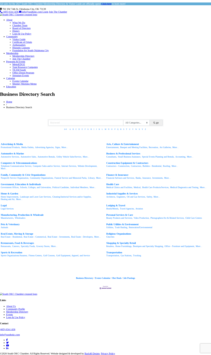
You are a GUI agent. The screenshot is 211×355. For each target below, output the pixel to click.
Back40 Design (92, 353)
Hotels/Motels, (112, 209)
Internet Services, (69, 166)
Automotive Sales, (29, 157)
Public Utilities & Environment (122, 224)
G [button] (88, 129)
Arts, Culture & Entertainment (122, 144)
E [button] (82, 129)
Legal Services (7, 209)
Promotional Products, (10, 147)
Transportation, (113, 255)
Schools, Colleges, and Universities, (35, 187)
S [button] (123, 129)
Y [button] (142, 129)
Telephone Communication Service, (16, 166)
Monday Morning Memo (24, 84)
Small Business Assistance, (129, 157)
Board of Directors (21, 28)
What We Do (18, 22)
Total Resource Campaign (25, 67)
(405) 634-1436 (10, 12)
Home (9, 101)
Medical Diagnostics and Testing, (184, 187)
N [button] (108, 129)
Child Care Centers (193, 218)
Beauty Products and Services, (119, 218)
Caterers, (16, 246)
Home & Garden (9, 193)
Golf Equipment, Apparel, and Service (73, 255)
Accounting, (180, 157)
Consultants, (111, 157)
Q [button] (117, 129)
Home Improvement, (10, 197)
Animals (4, 227)
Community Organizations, (42, 178)
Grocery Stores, (43, 246)
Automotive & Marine (12, 153)
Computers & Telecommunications (19, 163)
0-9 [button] (65, 129)
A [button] (70, 129)
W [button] (136, 129)
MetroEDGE (18, 64)
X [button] (139, 129)
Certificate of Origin (22, 42)
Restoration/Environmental (140, 227)
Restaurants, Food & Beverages (17, 243)
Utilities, (110, 227)
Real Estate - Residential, (12, 237)
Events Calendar (20, 81)
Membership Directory (23, 56)
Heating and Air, (8, 199)
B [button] (73, 129)
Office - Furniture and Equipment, (180, 246)
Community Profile (15, 309)
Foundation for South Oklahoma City (30, 50)
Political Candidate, (61, 187)
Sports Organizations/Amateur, (14, 255)
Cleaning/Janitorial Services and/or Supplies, (71, 197)
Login (45, 12)
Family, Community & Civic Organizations (23, 175)
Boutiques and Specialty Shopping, (148, 246)
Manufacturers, (7, 218)
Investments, (157, 178)
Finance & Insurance (117, 175)
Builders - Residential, (152, 166)
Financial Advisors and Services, (120, 178)
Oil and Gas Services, (136, 197)
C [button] (76, 129)
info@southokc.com (31, 12)
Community (12, 36)
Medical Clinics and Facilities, (119, 187)
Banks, (138, 178)
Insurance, (146, 178)
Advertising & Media (12, 144)
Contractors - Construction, (118, 166)
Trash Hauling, (121, 227)
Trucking (137, 255)
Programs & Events (15, 61)
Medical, (137, 187)
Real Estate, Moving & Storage (17, 233)
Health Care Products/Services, (155, 187)
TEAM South (19, 70)
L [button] (102, 129)
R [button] (120, 129)
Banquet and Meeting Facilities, (134, 147)
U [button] (129, 129)
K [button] (99, 129)
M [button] (105, 129)
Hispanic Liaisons (21, 47)
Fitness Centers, (35, 255)
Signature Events (20, 75)
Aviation (139, 209)
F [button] (85, 129)
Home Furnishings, (123, 246)
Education (11, 86)
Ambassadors (18, 45)
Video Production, (142, 218)
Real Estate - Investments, (59, 237)
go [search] (157, 122)
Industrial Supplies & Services (122, 193)
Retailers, (110, 246)
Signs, (58, 147)
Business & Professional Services (123, 153)
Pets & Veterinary (10, 224)
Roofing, (167, 166)
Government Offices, (10, 187)
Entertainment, (112, 147)
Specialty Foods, (28, 246)
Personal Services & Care (119, 215)
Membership (12, 53)
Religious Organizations (118, 233)
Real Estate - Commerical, (35, 237)
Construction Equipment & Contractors (127, 163)
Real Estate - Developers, (82, 237)
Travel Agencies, (127, 209)
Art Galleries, (165, 147)
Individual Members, (79, 187)
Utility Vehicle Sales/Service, (69, 157)
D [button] (79, 129)
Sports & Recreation (11, 252)
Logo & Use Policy (21, 33)
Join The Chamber (58, 12)
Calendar (10, 78)
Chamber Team (19, 25)
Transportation (114, 252)
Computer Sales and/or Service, (47, 166)
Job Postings (129, 278)
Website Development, (87, 166)
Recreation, (154, 147)
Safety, (150, 197)
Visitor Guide (18, 39)
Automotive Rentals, (46, 157)
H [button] (91, 129)
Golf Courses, (49, 255)
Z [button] (145, 129)
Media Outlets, (27, 147)
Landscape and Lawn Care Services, (35, 197)
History (16, 31)
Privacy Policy (108, 353)
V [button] (132, 129)
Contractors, (136, 166)
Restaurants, (6, 246)
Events (9, 314)
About (9, 20)
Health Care (112, 184)
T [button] (126, 129)
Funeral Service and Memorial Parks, (71, 178)
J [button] (96, 129)
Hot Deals (116, 278)
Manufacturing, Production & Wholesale (22, 215)
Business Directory (84, 278)
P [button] (114, 129)
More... (64, 147)
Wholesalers (20, 218)
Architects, (111, 197)
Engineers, (121, 197)
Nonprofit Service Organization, (15, 178)
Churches (110, 237)
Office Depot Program (23, 72)
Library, (91, 178)
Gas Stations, (126, 255)
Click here (106, 3)
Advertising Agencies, (44, 147)
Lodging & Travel (115, 205)
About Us (11, 306)
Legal (4, 205)
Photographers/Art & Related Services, (167, 218)
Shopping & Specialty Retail (121, 243)
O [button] (111, 129)
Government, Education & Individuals (21, 184)
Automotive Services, (10, 157)
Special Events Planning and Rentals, (158, 157)
